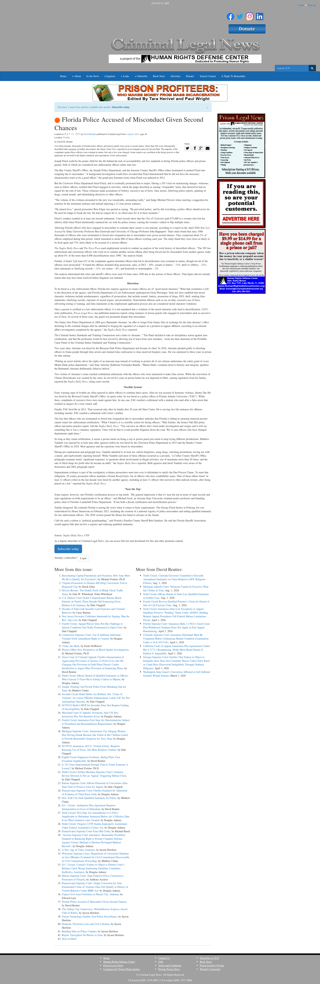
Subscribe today (120, 107)
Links (125, 76)
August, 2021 (133, 133)
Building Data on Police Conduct (79, 931)
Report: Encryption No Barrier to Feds (82, 935)
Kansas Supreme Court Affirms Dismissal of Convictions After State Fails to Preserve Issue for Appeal (95, 784)
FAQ (160, 961)
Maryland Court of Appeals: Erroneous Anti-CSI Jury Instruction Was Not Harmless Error (90, 714)
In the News (92, 76)
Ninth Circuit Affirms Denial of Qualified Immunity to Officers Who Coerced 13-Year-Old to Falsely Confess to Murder (95, 677)
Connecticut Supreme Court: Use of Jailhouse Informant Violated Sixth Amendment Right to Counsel (91, 636)
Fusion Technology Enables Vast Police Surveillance (89, 916)
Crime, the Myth (70, 646)
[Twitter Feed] (239, 15)
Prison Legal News (113, 965)
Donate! (190, 76)
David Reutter (90, 133)
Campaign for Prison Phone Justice (121, 969)
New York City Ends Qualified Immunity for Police (89, 798)
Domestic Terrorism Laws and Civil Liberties (85, 924)
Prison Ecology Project (212, 965)
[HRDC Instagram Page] (250, 15)
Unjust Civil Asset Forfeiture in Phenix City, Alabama (90, 894)
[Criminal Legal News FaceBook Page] (230, 15)
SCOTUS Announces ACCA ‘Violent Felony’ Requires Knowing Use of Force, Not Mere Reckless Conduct (91, 747)
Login (301, 5)
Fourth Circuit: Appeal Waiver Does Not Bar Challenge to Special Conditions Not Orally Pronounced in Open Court (92, 625)
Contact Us (164, 958)
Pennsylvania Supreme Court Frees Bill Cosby (86, 831)
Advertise (175, 76)
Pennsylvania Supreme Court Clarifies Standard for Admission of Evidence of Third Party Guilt (94, 792)
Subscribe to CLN (209, 958)
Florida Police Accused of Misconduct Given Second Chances (94, 901)
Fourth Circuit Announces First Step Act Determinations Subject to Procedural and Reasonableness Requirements (96, 721)
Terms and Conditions (169, 965)
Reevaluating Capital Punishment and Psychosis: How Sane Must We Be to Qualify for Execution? (96, 577)
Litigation (110, 76)
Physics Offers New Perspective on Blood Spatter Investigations (95, 649)
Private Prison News (169, 969)
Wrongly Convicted (210, 969)
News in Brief (69, 938)
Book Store (159, 76)
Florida (66, 137)
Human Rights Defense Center (119, 961)
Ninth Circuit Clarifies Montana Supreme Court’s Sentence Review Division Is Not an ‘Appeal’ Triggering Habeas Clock (94, 773)
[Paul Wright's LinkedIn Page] (259, 15)
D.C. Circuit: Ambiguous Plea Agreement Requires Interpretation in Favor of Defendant (89, 807)
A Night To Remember (233, 76)
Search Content (208, 76)
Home (63, 76)
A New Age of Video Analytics (78, 850)
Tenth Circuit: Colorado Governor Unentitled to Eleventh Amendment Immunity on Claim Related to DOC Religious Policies (174, 579)
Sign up (312, 5)
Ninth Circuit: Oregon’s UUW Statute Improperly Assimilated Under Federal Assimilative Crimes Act (94, 825)
